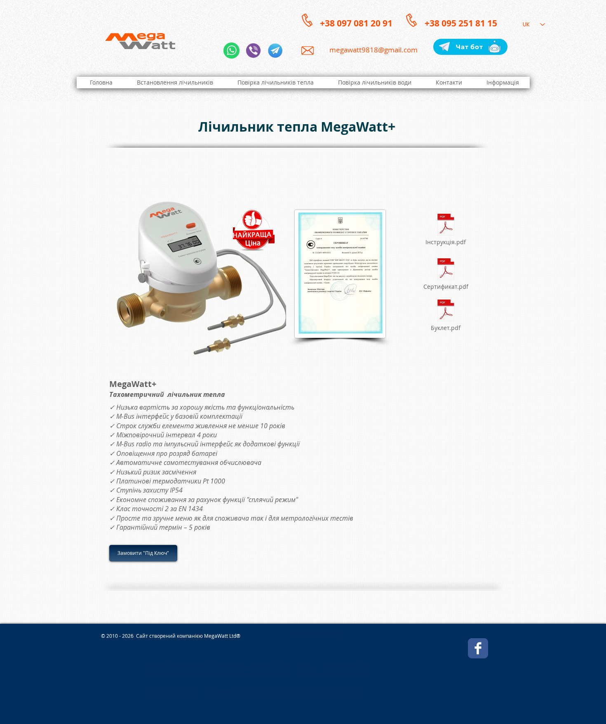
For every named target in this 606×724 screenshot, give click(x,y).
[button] (502, 82)
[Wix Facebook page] (478, 648)
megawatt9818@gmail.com (373, 49)
